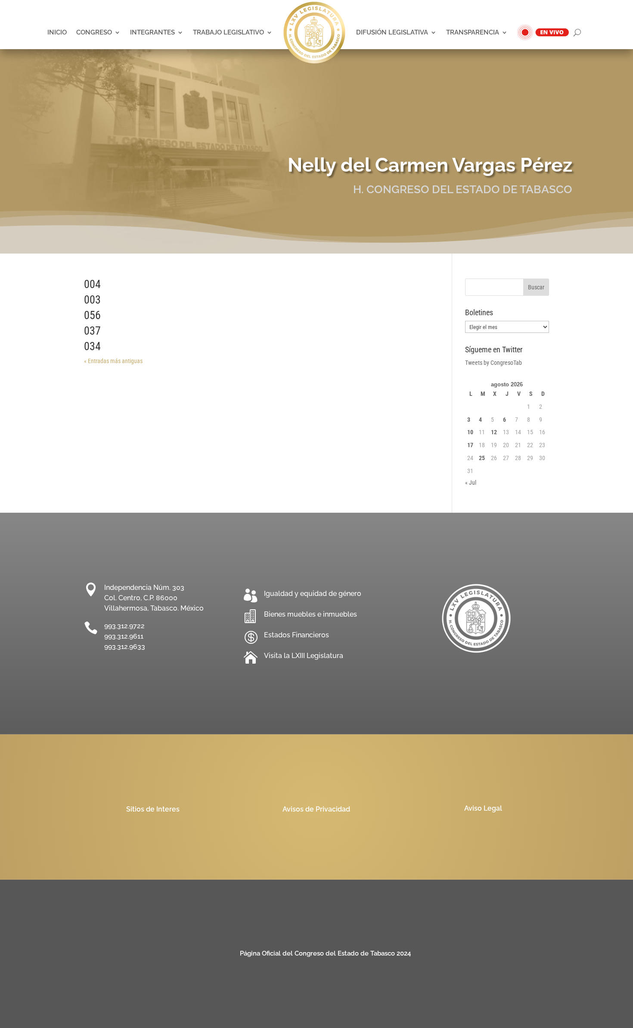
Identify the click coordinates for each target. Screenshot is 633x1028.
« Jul (470, 482)
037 (92, 330)
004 (92, 284)
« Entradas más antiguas (113, 360)
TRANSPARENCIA (472, 32)
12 (494, 432)
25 (482, 457)
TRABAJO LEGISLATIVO (228, 32)
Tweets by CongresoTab (493, 362)
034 (92, 346)
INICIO (57, 32)
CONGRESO (94, 32)
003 (92, 299)
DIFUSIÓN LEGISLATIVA (392, 32)
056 (92, 315)
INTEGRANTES (152, 32)
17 (470, 445)
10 (470, 432)
